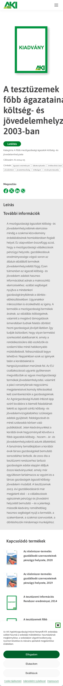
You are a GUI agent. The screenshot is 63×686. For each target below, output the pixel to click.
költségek (37, 170)
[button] (58, 625)
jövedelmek (9, 170)
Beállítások (32, 673)
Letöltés (12, 143)
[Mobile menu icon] (56, 5)
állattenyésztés (39, 166)
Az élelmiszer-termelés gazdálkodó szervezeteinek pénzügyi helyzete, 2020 (40, 556)
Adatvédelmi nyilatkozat (34, 681)
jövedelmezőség (23, 170)
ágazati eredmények (21, 166)
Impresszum (53, 681)
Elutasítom (31, 663)
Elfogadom (31, 654)
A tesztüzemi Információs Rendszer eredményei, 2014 (40, 599)
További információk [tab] (21, 213)
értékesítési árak (55, 166)
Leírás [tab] (8, 204)
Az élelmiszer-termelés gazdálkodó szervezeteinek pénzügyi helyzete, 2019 (40, 578)
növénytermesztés (51, 170)
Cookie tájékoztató (13, 681)
